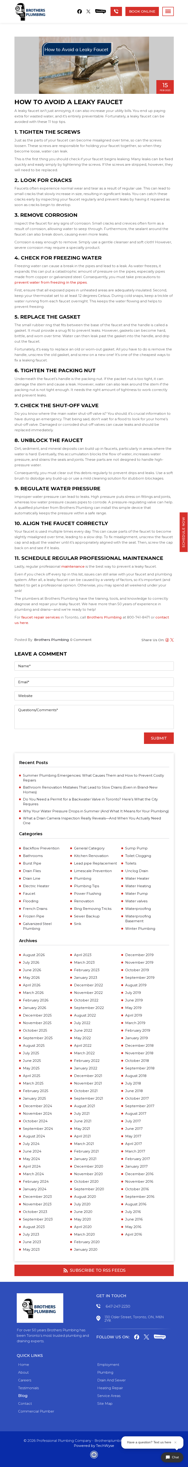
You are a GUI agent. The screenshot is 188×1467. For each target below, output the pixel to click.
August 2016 (135, 1204)
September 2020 (89, 1189)
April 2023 (82, 955)
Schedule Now (184, 532)
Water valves (136, 901)
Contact (25, 1403)
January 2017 (136, 1166)
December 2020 (88, 1166)
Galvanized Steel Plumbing (37, 926)
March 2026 (33, 992)
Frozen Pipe (33, 916)
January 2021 (85, 1159)
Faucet (29, 893)
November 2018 (139, 1053)
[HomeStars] (100, 11)
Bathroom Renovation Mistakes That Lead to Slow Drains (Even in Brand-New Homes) (90, 789)
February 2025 (35, 1091)
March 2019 (135, 1023)
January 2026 (34, 1008)
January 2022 (85, 1068)
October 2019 (137, 970)
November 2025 (37, 1023)
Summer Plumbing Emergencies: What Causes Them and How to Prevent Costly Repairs (93, 777)
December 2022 (88, 985)
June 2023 (32, 1242)
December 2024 (37, 1106)
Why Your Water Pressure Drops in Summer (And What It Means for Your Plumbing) (96, 811)
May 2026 (31, 977)
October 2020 (86, 1181)
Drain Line (31, 878)
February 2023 (87, 970)
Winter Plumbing (140, 928)
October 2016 (137, 1189)
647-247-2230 (118, 1306)
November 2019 (139, 962)
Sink (77, 924)
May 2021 (82, 1128)
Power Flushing (87, 893)
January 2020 (85, 1249)
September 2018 (140, 1068)
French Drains (35, 908)
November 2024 (37, 1113)
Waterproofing (138, 908)
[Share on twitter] (171, 640)
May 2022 (82, 1038)
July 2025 (31, 1053)
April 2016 (133, 1234)
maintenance (73, 566)
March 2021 (84, 1144)
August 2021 (84, 1106)
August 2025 (34, 1045)
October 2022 (86, 1000)
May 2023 (31, 1249)
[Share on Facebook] (166, 640)
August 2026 (34, 955)
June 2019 (134, 1000)
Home (23, 1364)
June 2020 (83, 1211)
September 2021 (88, 1098)
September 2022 (89, 1008)
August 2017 (135, 1113)
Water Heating (138, 886)
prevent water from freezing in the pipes (50, 282)
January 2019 (136, 1038)
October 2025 (35, 1030)
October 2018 (137, 1060)
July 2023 (31, 1234)
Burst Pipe (32, 863)
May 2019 (133, 1008)
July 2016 (133, 1211)
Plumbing (82, 878)
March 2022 (84, 1053)
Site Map (105, 1403)
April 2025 (31, 1076)
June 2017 (134, 1128)
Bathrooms (33, 856)
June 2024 (32, 1151)
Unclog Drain (136, 871)
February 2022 (87, 1060)
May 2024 (31, 1159)
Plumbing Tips (86, 886)
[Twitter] (88, 11)
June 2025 (32, 1060)
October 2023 (35, 1211)
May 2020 (82, 1219)
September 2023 (38, 1219)
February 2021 (86, 1151)
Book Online (142, 11)
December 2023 (37, 1196)
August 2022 (85, 1015)
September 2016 (139, 1196)
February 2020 (87, 1242)
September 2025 (38, 1038)
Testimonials (28, 1388)
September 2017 (139, 1106)
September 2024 (38, 1128)
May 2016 (133, 1227)
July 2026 (31, 962)
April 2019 (133, 1015)
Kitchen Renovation (91, 856)
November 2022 (88, 992)
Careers (24, 1380)
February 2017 (137, 1159)
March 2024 (33, 1174)
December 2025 (37, 1015)
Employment (108, 1364)
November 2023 (37, 1204)
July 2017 (133, 1121)
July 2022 (82, 1023)
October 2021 (86, 1091)
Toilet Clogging (138, 856)
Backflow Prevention (41, 848)
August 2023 (34, 1227)
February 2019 (137, 1030)
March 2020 (84, 1234)
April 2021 (82, 1136)
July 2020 (82, 1204)
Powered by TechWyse (94, 1445)
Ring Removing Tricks (92, 908)
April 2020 (83, 1227)
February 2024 (36, 1181)
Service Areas (108, 1395)
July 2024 (31, 1144)
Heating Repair (110, 1388)
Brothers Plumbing (104, 617)
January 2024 (34, 1189)
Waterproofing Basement (138, 918)
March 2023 (84, 962)
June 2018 (134, 1091)
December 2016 (139, 1174)
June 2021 (82, 1121)
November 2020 (88, 1174)
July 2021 (82, 1113)
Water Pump (136, 893)
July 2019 (133, 992)
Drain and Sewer (111, 1380)
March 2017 (135, 1151)
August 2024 (34, 1136)
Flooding (30, 901)
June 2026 (32, 970)
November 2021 (88, 1083)
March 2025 (33, 1083)
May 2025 (31, 1068)
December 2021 (88, 1076)
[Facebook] (79, 11)
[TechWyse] (94, 1455)
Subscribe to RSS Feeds (98, 1270)
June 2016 (134, 1219)
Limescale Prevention (93, 871)
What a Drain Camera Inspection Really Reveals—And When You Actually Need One (92, 820)
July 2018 (133, 1083)
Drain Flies (32, 871)
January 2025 (34, 1098)
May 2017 (133, 1136)
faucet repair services (40, 617)
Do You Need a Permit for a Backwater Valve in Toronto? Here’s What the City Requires (90, 801)
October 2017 (137, 1098)
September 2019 (140, 977)
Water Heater (137, 878)
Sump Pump (136, 848)
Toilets (130, 863)
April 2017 (133, 1144)
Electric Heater (36, 886)
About (23, 1372)
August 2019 (136, 985)
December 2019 (139, 955)
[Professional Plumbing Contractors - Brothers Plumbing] (31, 11)
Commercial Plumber (36, 1411)
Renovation (84, 901)
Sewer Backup (87, 916)
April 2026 (31, 985)
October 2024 (35, 1121)
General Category (89, 848)
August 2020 (85, 1196)
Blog (23, 1396)
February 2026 (35, 1000)
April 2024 (32, 1166)
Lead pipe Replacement (95, 863)
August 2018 (136, 1076)
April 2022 (82, 1045)
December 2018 (139, 1045)
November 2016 (139, 1181)
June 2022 (83, 1030)
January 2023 (85, 977)
